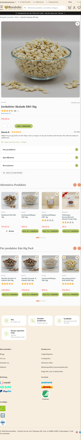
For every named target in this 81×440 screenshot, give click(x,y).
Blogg (2, 354)
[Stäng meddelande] (64, 13)
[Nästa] (79, 185)
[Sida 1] (38, 237)
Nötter (17, 17)
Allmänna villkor (47, 363)
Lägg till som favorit (14, 173)
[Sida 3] (42, 237)
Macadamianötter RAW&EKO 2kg (69, 279)
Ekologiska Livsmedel (6, 17)
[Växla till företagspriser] (74, 2)
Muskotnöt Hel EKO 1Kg (8, 216)
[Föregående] (75, 185)
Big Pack (3, 102)
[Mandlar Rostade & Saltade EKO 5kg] (10, 264)
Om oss (2, 358)
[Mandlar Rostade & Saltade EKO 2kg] (30, 264)
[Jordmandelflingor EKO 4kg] (30, 201)
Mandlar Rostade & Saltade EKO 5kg (8, 279)
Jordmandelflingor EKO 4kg (29, 216)
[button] (77, 24)
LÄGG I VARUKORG (24, 126)
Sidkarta (3, 367)
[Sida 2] (40, 237)
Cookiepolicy (45, 358)
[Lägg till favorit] (16, 194)
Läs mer (60, 13)
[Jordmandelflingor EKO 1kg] (50, 201)
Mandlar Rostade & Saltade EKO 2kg (29, 279)
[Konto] (74, 8)
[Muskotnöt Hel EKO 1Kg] (10, 201)
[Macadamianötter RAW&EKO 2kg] (70, 264)
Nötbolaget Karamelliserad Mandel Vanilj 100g (69, 217)
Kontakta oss (4, 363)
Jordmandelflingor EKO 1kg (49, 216)
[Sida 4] (44, 237)
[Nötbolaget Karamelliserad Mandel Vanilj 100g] (70, 201)
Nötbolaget (65, 212)
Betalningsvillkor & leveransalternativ (54, 367)
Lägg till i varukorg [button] (30, 231)
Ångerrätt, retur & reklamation (52, 371)
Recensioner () (6, 113)
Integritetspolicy (47, 354)
